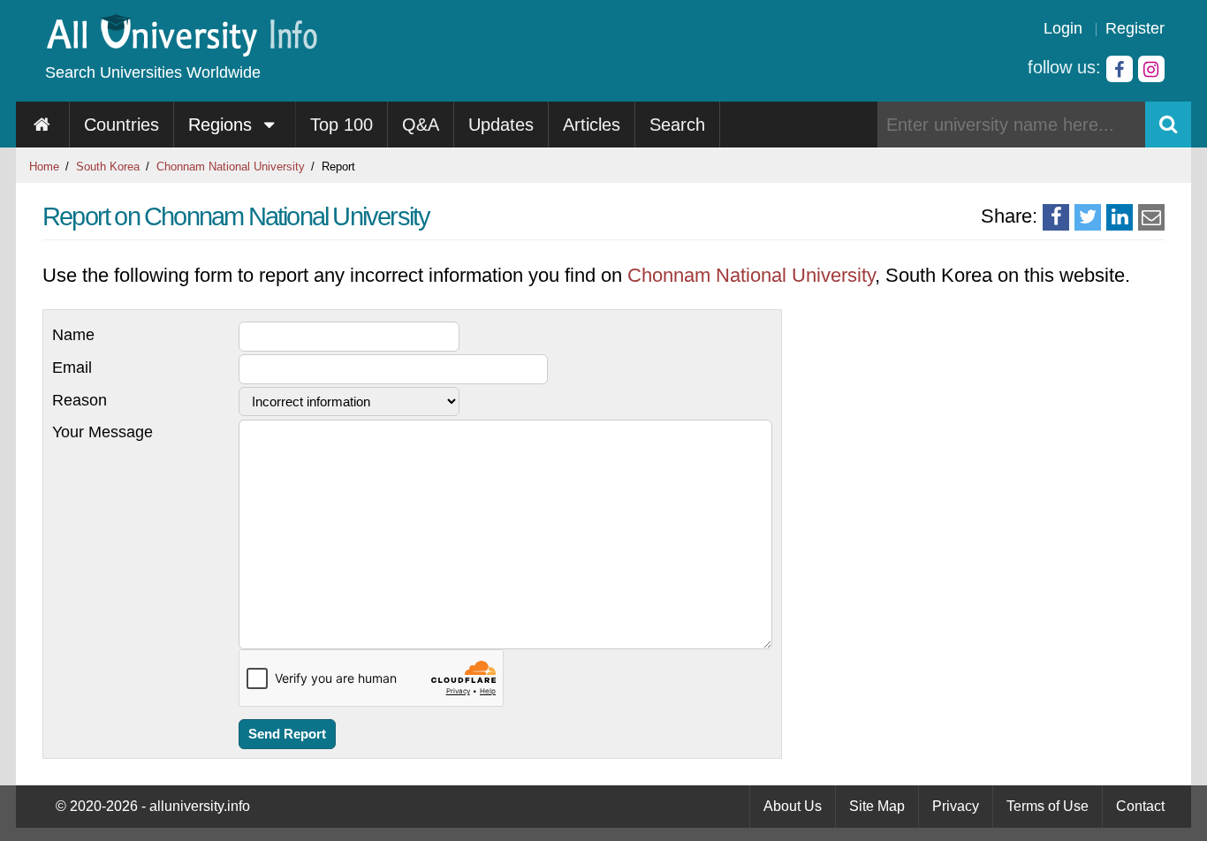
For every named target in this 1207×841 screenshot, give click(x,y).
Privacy (955, 806)
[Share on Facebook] (1056, 217)
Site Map (877, 806)
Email (72, 367)
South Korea (108, 166)
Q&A (420, 124)
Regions (222, 124)
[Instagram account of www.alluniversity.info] (1151, 69)
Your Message (102, 432)
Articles (591, 124)
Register (1135, 28)
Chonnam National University (230, 166)
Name (73, 335)
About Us (792, 806)
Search (677, 124)
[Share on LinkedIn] (1119, 217)
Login (1063, 28)
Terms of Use (1047, 806)
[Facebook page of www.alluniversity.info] (1119, 69)
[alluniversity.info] (180, 51)
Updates (501, 124)
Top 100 (341, 124)
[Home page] (43, 125)
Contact (1140, 806)
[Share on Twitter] (1087, 217)
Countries (121, 124)
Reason (79, 400)
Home (44, 166)
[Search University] (1168, 125)
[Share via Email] (1151, 217)
